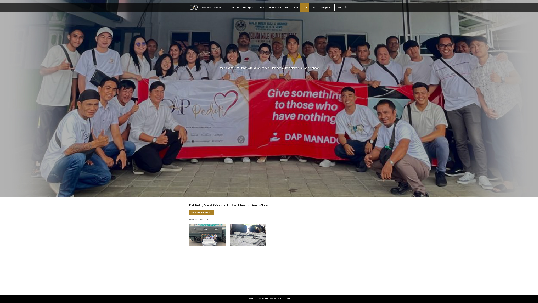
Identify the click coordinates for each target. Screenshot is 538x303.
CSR (304, 7)
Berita (287, 7)
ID (339, 7)
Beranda (235, 7)
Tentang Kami (248, 7)
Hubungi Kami (325, 7)
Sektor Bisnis (274, 7)
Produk (261, 7)
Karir (314, 7)
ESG (296, 7)
